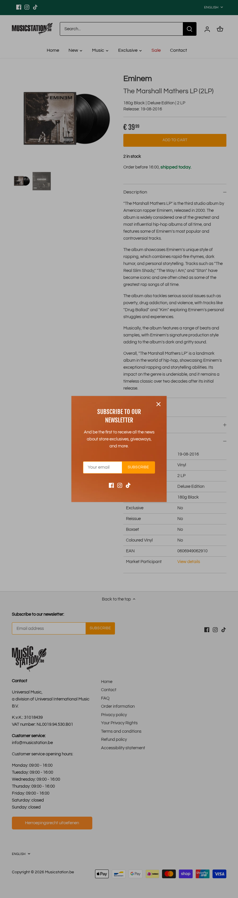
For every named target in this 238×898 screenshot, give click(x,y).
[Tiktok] (128, 485)
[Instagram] (119, 485)
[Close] (158, 404)
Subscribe (138, 467)
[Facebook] (111, 485)
